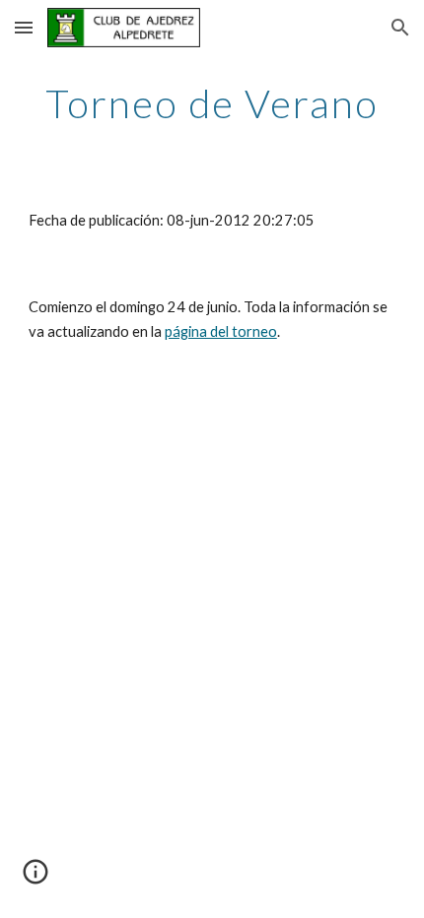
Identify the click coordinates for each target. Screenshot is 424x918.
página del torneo (221, 331)
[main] (212, 103)
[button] (23, 27)
